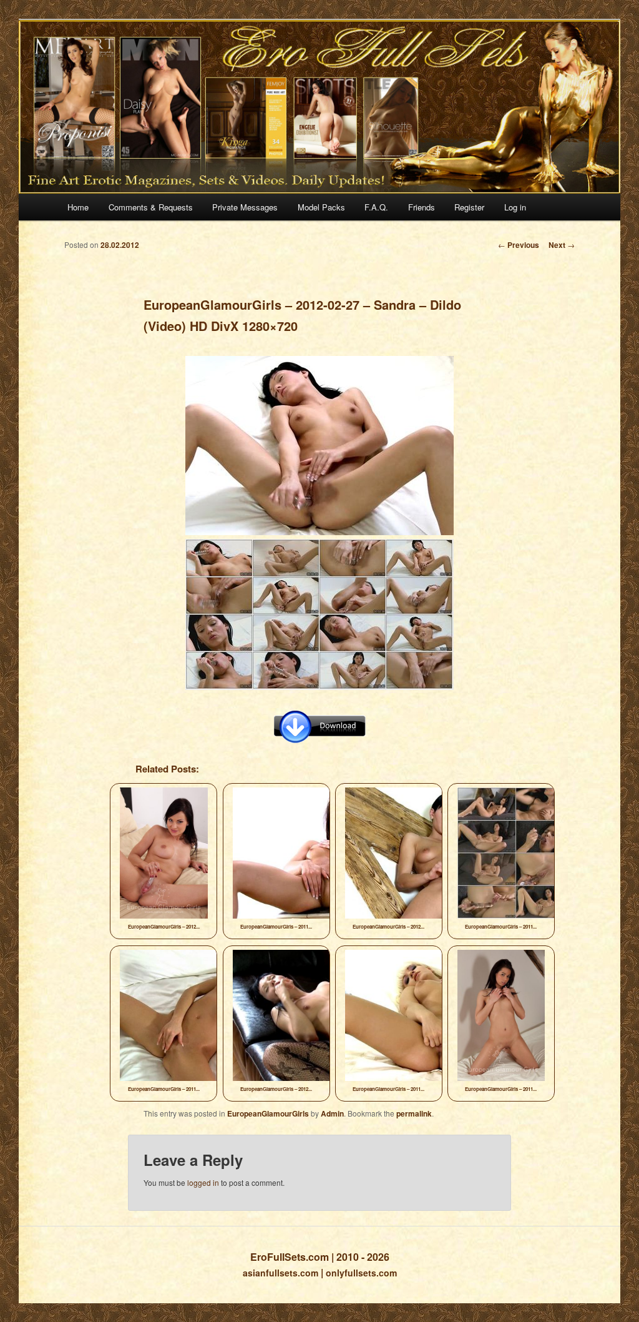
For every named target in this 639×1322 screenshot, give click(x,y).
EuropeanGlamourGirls (268, 1113)
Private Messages (245, 207)
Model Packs (321, 207)
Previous (518, 244)
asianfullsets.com (280, 1272)
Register (469, 207)
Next (562, 244)
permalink (414, 1113)
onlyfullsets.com (361, 1272)
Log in (515, 207)
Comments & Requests (151, 207)
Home (78, 207)
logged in (203, 1182)
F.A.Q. (376, 207)
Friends (421, 207)
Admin (332, 1113)
